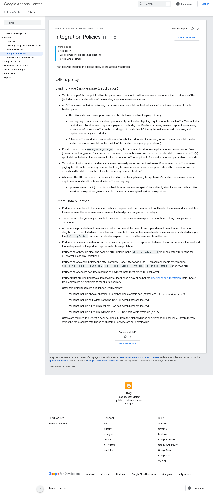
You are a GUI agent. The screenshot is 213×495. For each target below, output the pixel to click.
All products (185, 474)
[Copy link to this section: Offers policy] (82, 80)
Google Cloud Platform (144, 474)
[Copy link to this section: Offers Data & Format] (92, 201)
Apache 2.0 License (58, 360)
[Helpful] (192, 28)
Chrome (162, 429)
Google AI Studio (167, 439)
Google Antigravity (168, 445)
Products (70, 28)
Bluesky (108, 429)
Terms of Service (58, 423)
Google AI (167, 474)
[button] (21, 38)
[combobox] (154, 4)
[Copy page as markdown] (115, 37)
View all (162, 461)
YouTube (108, 450)
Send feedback (187, 37)
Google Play (164, 455)
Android (162, 423)
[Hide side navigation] (40, 489)
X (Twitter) (109, 445)
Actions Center (29, 4)
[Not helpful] (197, 28)
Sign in (205, 4)
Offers (31, 12)
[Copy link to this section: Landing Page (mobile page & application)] (121, 89)
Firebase (162, 434)
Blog (106, 423)
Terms (52, 488)
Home (58, 28)
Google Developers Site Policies (102, 360)
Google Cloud (165, 450)
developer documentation (166, 278)
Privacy (62, 488)
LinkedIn (108, 439)
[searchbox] (22, 22)
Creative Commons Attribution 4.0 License (139, 357)
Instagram (109, 434)
